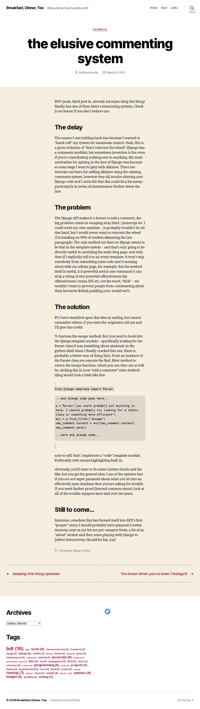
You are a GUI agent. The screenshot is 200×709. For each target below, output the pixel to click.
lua (43, 661)
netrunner (13, 665)
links (33, 661)
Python (86, 550)
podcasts (27, 666)
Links (174, 7)
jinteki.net (79, 658)
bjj (27, 650)
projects (79, 665)
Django (77, 550)
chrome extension (57, 649)
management (57, 661)
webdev (82, 673)
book (37, 649)
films (49, 654)
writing (46, 676)
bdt (15, 648)
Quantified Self (28, 669)
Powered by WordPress (65, 700)
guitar (81, 653)
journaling (11, 662)
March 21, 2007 (116, 72)
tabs (63, 673)
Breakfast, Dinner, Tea (24, 8)
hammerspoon (15, 657)
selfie (29, 673)
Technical (100, 29)
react (44, 669)
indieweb (32, 658)
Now (164, 7)
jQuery (23, 662)
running (15, 673)
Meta (71, 661)
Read (55, 669)
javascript (62, 657)
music (83, 661)
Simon (40, 673)
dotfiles (39, 653)
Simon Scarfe (90, 72)
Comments (65, 550)
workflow (30, 677)
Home (154, 7)
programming (46, 665)
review (66, 669)
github (71, 654)
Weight (14, 677)
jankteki (44, 657)
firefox (60, 653)
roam (76, 669)
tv (70, 673)
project (65, 666)
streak (52, 673)
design (11, 653)
